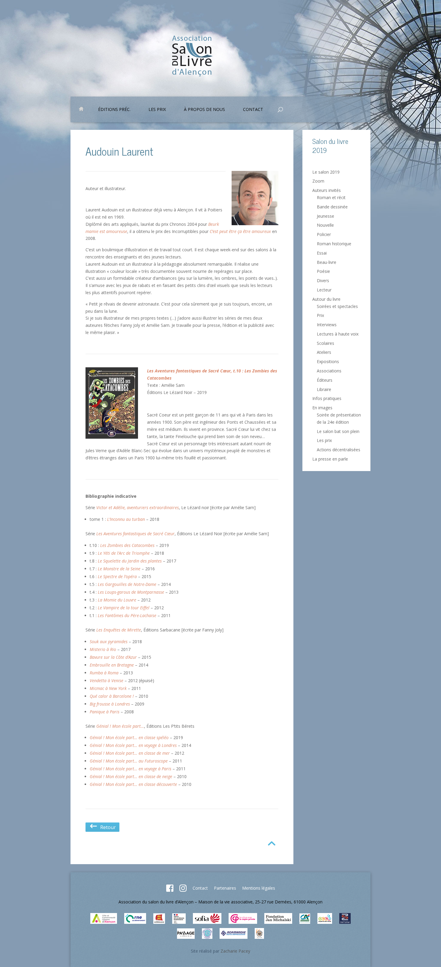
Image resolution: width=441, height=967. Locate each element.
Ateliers (324, 352)
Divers (323, 280)
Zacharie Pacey (235, 951)
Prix (320, 315)
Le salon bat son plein (338, 431)
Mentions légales (258, 888)
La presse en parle (330, 459)
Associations (329, 371)
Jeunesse (325, 216)
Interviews (327, 324)
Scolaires (325, 343)
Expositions (328, 361)
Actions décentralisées (338, 449)
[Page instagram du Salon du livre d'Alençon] (183, 890)
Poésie (323, 271)
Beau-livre (326, 262)
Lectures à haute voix (337, 334)
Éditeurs (324, 380)
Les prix (157, 109)
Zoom (318, 181)
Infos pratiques (326, 398)
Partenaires (225, 888)
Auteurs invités (326, 190)
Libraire (324, 389)
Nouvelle (325, 225)
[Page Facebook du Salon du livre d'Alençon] (169, 890)
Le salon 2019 (326, 172)
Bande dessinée (332, 207)
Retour (107, 827)
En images (322, 407)
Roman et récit (331, 197)
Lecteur (324, 290)
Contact (200, 888)
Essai (322, 253)
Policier (324, 234)
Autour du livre (326, 299)
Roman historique (334, 243)
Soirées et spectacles (337, 306)
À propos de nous (204, 109)
